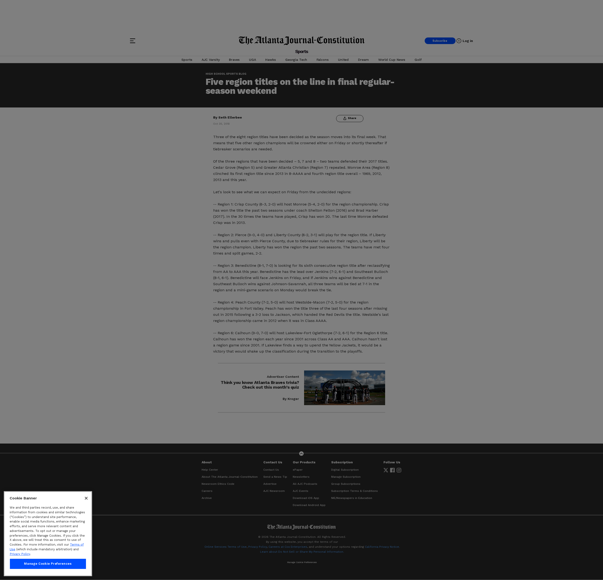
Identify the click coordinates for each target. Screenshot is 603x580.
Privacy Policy (20, 554)
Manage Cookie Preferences (48, 564)
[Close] (86, 498)
